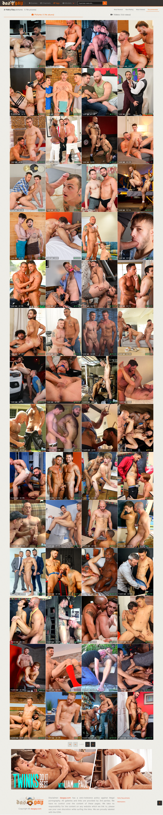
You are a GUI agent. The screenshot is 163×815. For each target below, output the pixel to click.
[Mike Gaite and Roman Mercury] (135, 380)
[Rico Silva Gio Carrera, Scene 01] (99, 188)
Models (68, 3)
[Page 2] (87, 744)
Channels (46, 3)
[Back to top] (159, 803)
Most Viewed (140, 9)
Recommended (153, 9)
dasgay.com (36, 808)
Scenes (34, 3)
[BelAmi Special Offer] (81, 788)
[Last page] (93, 744)
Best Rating (129, 9)
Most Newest (118, 9)
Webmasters (121, 802)
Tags (57, 3)
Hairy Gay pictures (123, 798)
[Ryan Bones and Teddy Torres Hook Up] (99, 428)
